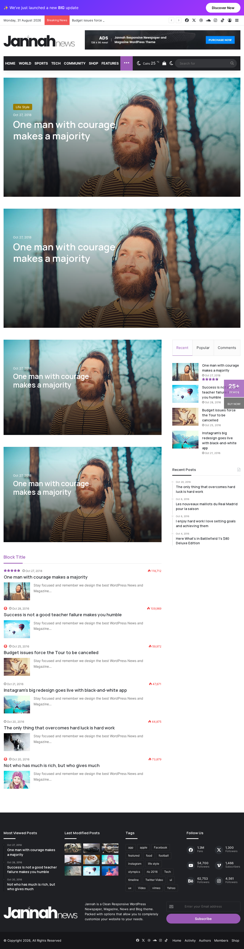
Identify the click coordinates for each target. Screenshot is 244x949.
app (130, 847)
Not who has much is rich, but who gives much (52, 765)
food (149, 855)
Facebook (160, 847)
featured (133, 855)
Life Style (23, 107)
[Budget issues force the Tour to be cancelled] (17, 667)
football (164, 855)
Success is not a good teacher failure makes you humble (63, 614)
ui (171, 880)
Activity (190, 940)
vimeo (156, 888)
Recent (182, 347)
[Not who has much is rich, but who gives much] (17, 780)
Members (221, 940)
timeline (133, 880)
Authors (205, 940)
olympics (134, 871)
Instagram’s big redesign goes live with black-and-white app (65, 690)
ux (129, 888)
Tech (56, 63)
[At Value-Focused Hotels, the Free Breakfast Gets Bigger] (73, 859)
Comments (227, 347)
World (25, 63)
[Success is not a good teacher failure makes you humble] (17, 629)
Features (110, 63)
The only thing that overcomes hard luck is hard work (59, 728)
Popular (203, 347)
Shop (93, 63)
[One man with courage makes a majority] (122, 268)
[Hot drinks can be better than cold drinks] (91, 859)
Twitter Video (154, 880)
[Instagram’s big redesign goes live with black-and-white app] (17, 704)
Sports (41, 63)
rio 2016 (152, 871)
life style (153, 863)
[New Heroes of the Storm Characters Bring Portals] (110, 848)
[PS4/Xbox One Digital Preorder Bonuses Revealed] (91, 848)
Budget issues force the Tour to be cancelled (105, 20)
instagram (134, 863)
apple (143, 847)
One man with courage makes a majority (64, 130)
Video (142, 888)
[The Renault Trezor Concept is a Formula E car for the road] (73, 848)
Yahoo (171, 888)
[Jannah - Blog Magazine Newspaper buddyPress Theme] (39, 41)
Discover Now (223, 8)
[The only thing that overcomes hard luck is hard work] (17, 742)
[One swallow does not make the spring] (73, 870)
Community (75, 63)
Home (10, 63)
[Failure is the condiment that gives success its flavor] (110, 870)
